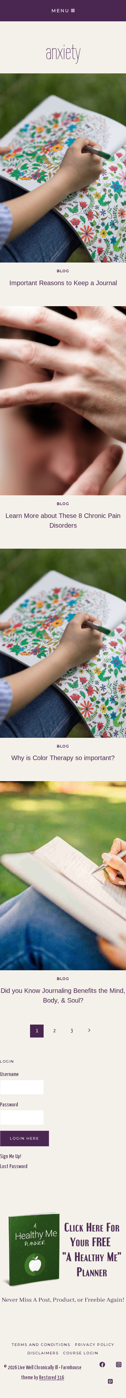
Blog (63, 271)
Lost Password (13, 1166)
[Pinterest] (110, 1381)
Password (9, 1104)
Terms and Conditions (41, 1344)
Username (9, 1074)
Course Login (81, 1353)
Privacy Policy (94, 1344)
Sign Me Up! (10, 1156)
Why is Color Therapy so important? (63, 757)
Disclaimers (43, 1353)
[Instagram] (118, 1364)
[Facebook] (102, 1364)
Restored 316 (51, 1377)
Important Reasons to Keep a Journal (63, 282)
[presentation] (63, 168)
